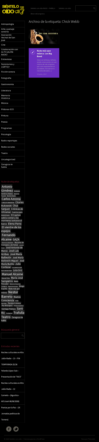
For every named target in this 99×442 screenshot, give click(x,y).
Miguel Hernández (13, 286)
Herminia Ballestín (7, 243)
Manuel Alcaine (12, 274)
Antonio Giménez (7, 189)
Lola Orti (17, 270)
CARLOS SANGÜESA (8, 203)
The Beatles (9, 313)
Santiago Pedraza (9, 309)
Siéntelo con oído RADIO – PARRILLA (43, 8)
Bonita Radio (11, 196)
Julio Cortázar (11, 265)
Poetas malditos (18, 306)
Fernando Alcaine (8, 237)
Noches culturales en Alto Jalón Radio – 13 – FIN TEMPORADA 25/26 (12, 358)
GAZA (16, 239)
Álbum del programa (38, 14)
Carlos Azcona (11, 199)
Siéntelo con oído (65, 8)
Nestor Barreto (9, 294)
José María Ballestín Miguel (12, 259)
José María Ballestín (11, 255)
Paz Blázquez (7, 305)
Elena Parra (14, 223)
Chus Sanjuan (9, 207)
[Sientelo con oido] (13, 15)
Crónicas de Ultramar (12, 210)
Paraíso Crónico (14, 303)
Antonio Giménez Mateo (10, 192)
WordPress (40, 439)
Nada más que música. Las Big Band (44, 53)
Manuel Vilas (6, 278)
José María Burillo (12, 262)
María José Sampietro (12, 279)
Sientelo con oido (15, 439)
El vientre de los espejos (11, 229)
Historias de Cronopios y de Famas (12, 243)
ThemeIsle (91, 439)
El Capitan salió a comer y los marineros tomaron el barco (11, 219)
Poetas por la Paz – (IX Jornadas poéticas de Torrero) (10, 413)
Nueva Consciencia (11, 298)
